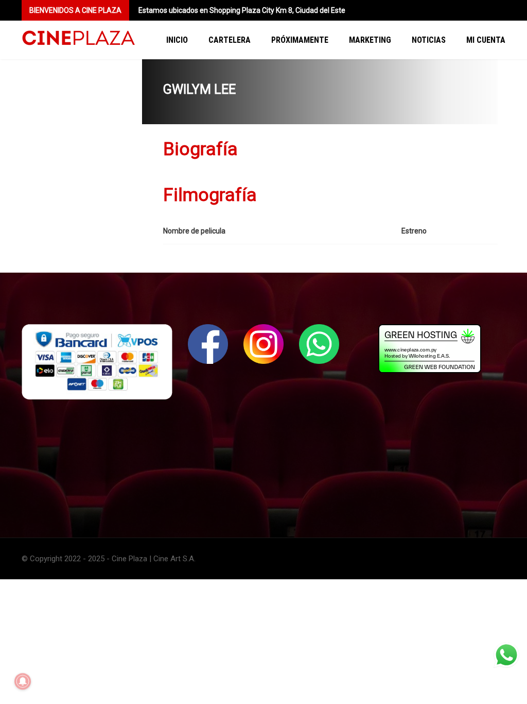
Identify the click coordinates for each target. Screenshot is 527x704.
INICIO (177, 40)
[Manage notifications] (22, 681)
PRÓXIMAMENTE (299, 40)
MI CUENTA (485, 40)
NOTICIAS (429, 40)
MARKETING (370, 40)
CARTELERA (229, 40)
